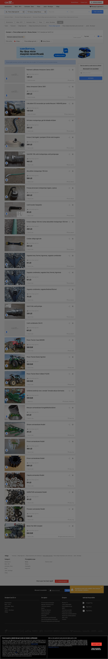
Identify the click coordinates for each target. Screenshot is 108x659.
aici (16, 652)
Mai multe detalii (34, 643)
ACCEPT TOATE (96, 644)
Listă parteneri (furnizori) (53, 647)
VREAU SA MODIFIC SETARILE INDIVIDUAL (96, 649)
